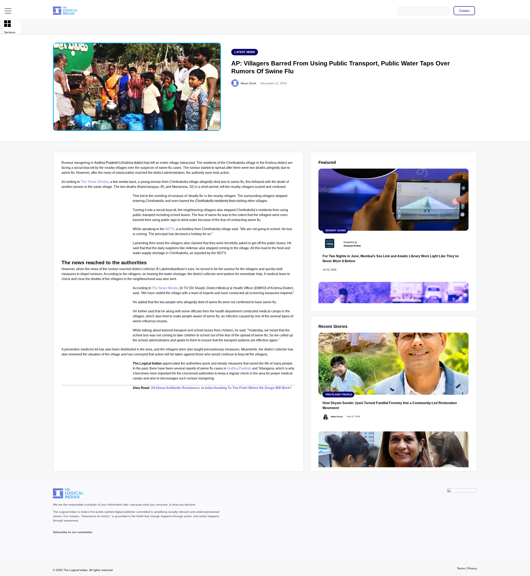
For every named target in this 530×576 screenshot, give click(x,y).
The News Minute (165, 288)
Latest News (244, 52)
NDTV (169, 229)
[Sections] (7, 23)
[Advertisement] (96, 224)
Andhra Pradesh (239, 368)
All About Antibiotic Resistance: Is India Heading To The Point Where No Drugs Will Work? (221, 388)
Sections (9, 32)
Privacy (472, 568)
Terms (461, 568)
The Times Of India (94, 182)
